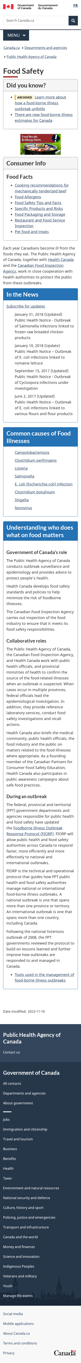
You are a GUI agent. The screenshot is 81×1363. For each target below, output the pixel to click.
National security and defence (26, 1198)
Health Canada (61, 259)
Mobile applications (18, 1323)
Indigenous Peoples (18, 1266)
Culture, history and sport (23, 1207)
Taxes (7, 1178)
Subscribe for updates (25, 306)
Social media (13, 1314)
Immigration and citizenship (25, 1129)
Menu (14, 35)
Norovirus (23, 507)
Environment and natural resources (31, 1188)
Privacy (8, 1353)
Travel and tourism (18, 1139)
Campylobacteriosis (32, 452)
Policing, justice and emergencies (29, 1217)
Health (8, 1168)
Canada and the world (20, 1237)
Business (10, 1149)
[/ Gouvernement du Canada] (30, 6)
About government (18, 1103)
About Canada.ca (16, 1333)
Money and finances (19, 1246)
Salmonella (24, 476)
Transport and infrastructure (26, 1227)
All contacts (12, 1083)
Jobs (6, 1119)
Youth (7, 1286)
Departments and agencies (46, 47)
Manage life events (18, 1295)
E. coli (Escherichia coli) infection (43, 484)
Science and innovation (21, 1256)
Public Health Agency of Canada (31, 56)
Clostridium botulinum (35, 491)
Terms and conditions (20, 1343)
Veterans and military (20, 1276)
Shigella (22, 499)
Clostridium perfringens (36, 460)
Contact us (11, 1052)
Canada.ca (12, 47)
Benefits (9, 1158)
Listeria (21, 468)
